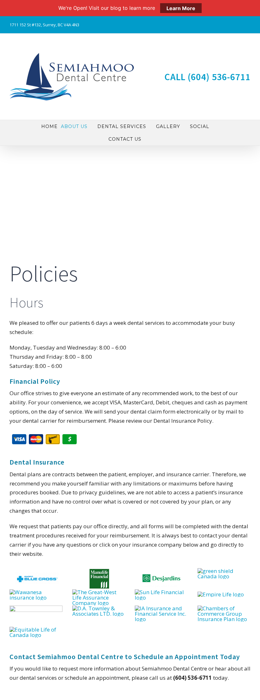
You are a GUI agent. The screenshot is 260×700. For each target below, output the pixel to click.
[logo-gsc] (224, 571)
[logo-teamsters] (36, 608)
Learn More (180, 8)
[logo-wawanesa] (36, 592)
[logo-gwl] (98, 592)
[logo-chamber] (224, 608)
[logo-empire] (221, 594)
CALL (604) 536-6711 (207, 77)
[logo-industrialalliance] (161, 608)
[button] (146, 139)
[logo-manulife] (98, 571)
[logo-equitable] (36, 629)
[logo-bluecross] (36, 571)
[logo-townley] (98, 608)
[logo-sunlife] (161, 592)
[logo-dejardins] (161, 571)
